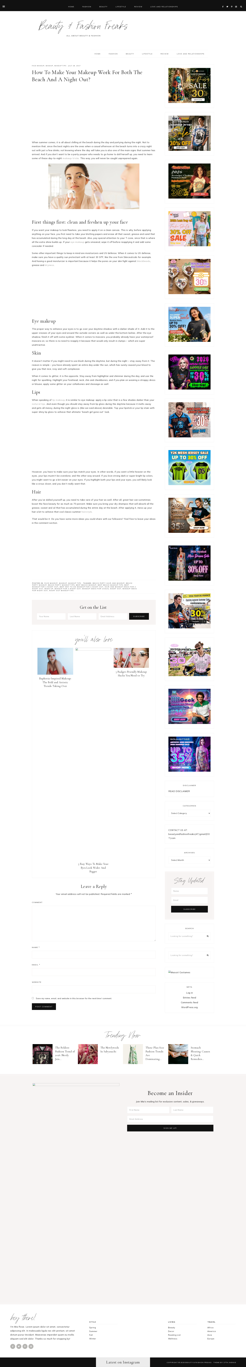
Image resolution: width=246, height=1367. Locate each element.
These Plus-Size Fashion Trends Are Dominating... (154, 1053)
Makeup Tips (60, 66)
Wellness (172, 1339)
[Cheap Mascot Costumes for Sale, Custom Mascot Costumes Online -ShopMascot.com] (179, 972)
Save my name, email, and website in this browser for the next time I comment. (74, 998)
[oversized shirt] (189, 102)
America (211, 1331)
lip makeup (58, 400)
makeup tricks (71, 158)
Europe (210, 1339)
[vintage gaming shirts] (189, 436)
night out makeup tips (61, 590)
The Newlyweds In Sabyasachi (109, 1049)
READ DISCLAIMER (179, 791)
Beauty (171, 1327)
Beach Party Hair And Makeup (109, 583)
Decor (171, 1331)
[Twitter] (228, 3)
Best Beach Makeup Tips (110, 585)
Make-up (49, 589)
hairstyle (87, 511)
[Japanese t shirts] (189, 150)
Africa (210, 1327)
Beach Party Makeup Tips (61, 585)
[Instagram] (236, 3)
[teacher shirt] (189, 245)
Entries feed (189, 997)
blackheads (143, 261)
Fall (91, 1335)
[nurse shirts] (189, 293)
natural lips (38, 404)
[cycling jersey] (189, 627)
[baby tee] (189, 484)
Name (36, 947)
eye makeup (77, 242)
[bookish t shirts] (189, 341)
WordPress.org (189, 1007)
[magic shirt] (189, 580)
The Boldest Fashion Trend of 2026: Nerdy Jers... (65, 1053)
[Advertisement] (94, 112)
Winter (92, 1339)
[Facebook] (224, 3)
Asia (209, 1335)
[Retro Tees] (189, 197)
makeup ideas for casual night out (101, 589)
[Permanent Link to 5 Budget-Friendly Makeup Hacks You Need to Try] (131, 667)
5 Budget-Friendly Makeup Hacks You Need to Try (131, 673)
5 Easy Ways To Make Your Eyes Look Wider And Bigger (93, 867)
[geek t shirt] (189, 723)
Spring (92, 1327)
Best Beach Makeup (86, 585)
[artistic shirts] (189, 771)
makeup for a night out (68, 589)
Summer (93, 1331)
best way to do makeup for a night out (81, 587)
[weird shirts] (189, 388)
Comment (37, 902)
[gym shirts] (189, 532)
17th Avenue (230, 1362)
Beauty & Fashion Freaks (83, 28)
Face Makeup (38, 66)
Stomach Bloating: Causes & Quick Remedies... (200, 1053)
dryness (49, 265)
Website (36, 982)
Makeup (49, 66)
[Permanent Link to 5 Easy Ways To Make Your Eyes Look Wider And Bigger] (93, 649)
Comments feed (189, 1002)
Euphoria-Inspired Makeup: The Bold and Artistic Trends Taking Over (55, 682)
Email (36, 965)
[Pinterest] (232, 3)
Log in (189, 992)
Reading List (174, 1335)
